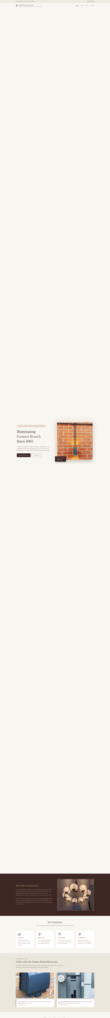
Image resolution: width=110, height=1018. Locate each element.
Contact (92, 5)
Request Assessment (23, 455)
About (82, 5)
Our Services (36, 455)
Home (77, 5)
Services (87, 5)
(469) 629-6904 (91, 1)
